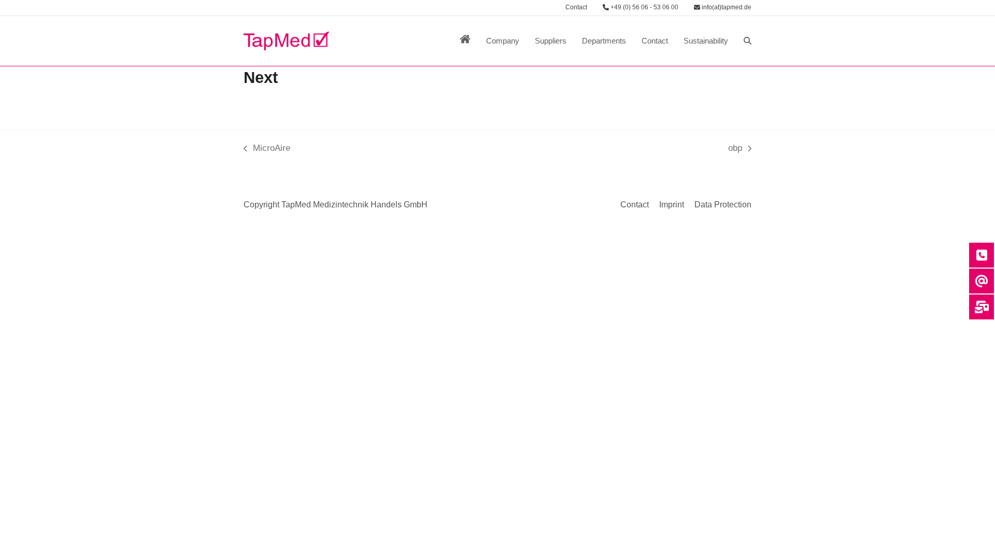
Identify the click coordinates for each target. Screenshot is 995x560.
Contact (576, 7)
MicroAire (267, 149)
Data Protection (722, 204)
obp (739, 149)
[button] (747, 41)
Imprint (671, 204)
